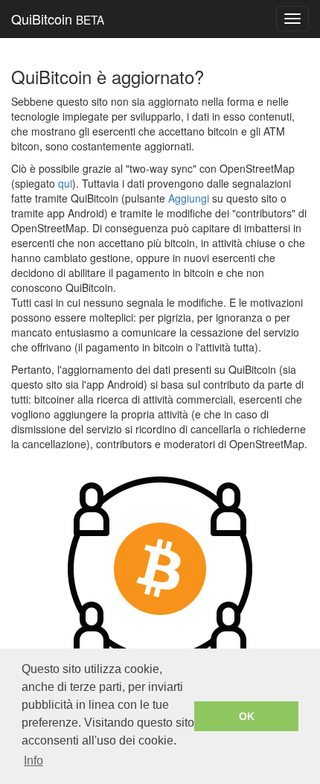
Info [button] (33, 760)
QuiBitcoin (57, 18)
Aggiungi (188, 198)
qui (65, 183)
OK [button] (247, 716)
